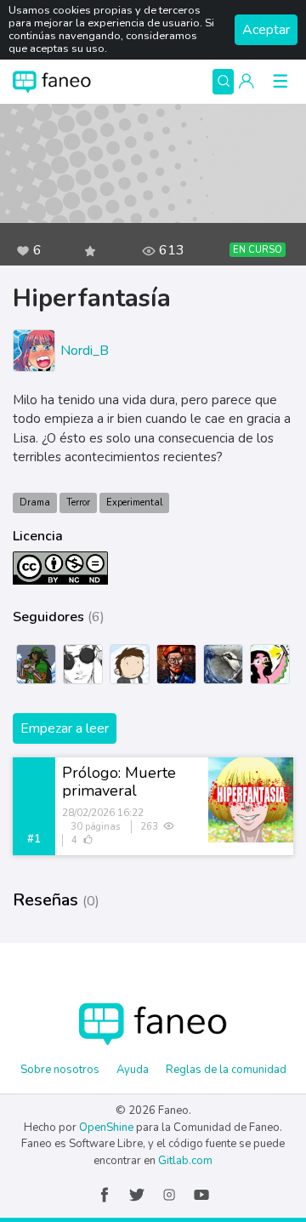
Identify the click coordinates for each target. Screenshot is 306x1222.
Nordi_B (84, 350)
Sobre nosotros (59, 1069)
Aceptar (266, 29)
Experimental (134, 502)
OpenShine (106, 1127)
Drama (35, 502)
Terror (78, 502)
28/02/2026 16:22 (103, 812)
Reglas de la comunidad (226, 1069)
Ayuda (132, 1069)
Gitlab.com (185, 1160)
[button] (246, 81)
